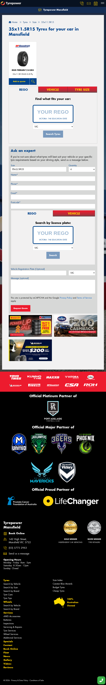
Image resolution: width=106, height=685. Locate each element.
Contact (7, 645)
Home (14, 22)
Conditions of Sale (37, 680)
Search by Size (10, 587)
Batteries (7, 619)
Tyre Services (9, 630)
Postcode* (15, 202)
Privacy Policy (66, 297)
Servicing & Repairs (12, 627)
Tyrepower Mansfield (55, 9)
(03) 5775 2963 (18, 547)
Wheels (7, 601)
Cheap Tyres (58, 590)
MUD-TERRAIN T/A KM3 (23, 70)
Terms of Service (84, 297)
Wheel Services (10, 634)
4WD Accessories (11, 616)
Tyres (6, 580)
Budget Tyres (59, 587)
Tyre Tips (7, 598)
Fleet (6, 652)
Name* (14, 174)
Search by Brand (11, 591)
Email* (14, 193)
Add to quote (19, 81)
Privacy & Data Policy (19, 680)
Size (13, 165)
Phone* (14, 184)
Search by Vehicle (11, 583)
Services (8, 612)
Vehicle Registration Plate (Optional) (28, 269)
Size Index (58, 580)
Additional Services (12, 637)
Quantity (73, 165)
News (6, 656)
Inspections (8, 623)
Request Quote (21, 308)
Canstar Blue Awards (62, 583)
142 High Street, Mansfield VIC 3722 (20, 541)
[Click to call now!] (82, 3)
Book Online (10, 648)
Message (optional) (20, 278)
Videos (7, 663)
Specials (8, 641)
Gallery (7, 659)
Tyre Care (8, 594)
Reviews (8, 667)
